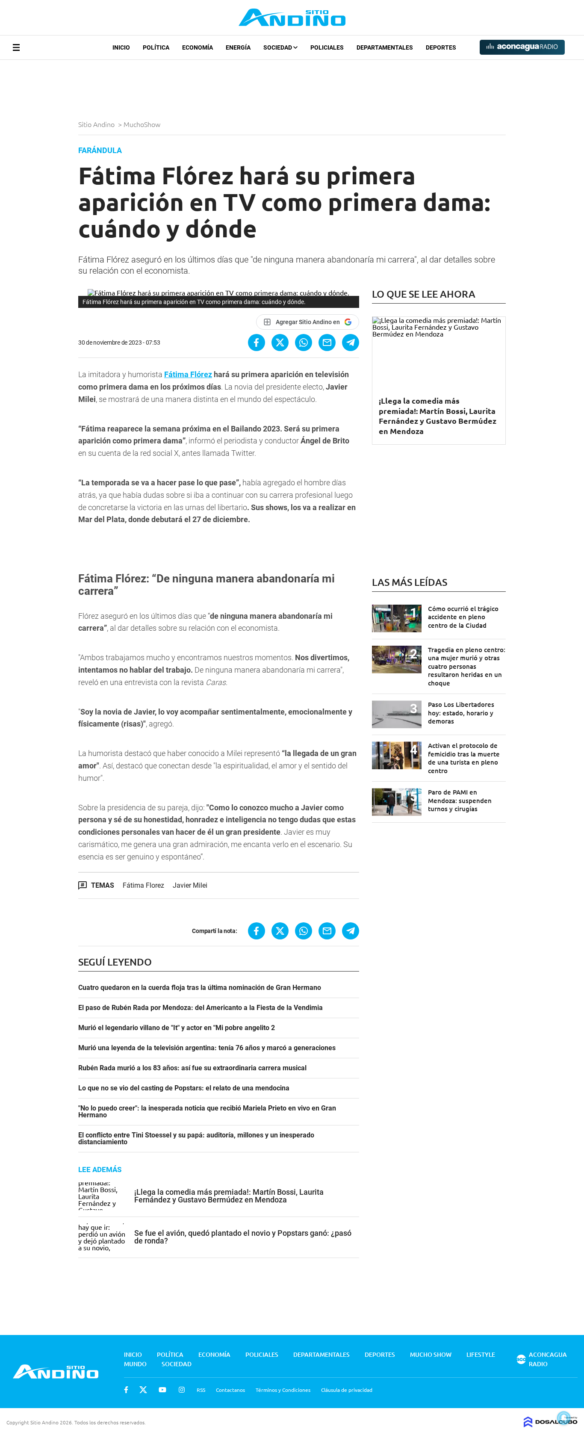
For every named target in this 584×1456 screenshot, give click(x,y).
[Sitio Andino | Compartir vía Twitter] (280, 342)
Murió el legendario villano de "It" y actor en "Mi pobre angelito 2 (176, 1028)
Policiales (327, 47)
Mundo (135, 1364)
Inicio (121, 47)
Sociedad (278, 47)
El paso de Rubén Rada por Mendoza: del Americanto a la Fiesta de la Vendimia (200, 1007)
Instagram (181, 1389)
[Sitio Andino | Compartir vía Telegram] (350, 342)
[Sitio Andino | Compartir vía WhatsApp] (303, 342)
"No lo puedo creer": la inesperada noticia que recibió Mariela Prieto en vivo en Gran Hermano (207, 1112)
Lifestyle (480, 1354)
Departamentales (385, 47)
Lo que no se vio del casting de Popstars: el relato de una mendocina (183, 1088)
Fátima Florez (143, 885)
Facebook (126, 1389)
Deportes (441, 47)
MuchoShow (143, 124)
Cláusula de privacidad (346, 1389)
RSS (201, 1389)
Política (156, 47)
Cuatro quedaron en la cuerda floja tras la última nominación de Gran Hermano (199, 987)
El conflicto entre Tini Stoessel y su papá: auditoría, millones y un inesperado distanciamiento (196, 1139)
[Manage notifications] (564, 1418)
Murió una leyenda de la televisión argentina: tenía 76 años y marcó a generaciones (207, 1048)
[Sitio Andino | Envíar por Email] (327, 342)
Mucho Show (430, 1354)
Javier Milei (190, 885)
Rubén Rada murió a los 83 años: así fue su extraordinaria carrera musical (192, 1068)
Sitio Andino (97, 124)
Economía (197, 47)
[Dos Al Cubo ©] (551, 1424)
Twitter (143, 1389)
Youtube (162, 1389)
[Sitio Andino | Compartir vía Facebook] (256, 342)
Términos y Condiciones (283, 1389)
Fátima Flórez (188, 374)
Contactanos (230, 1389)
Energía (238, 47)
